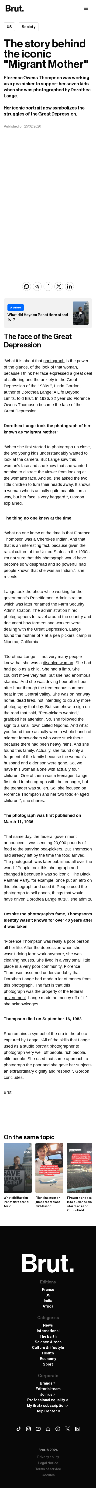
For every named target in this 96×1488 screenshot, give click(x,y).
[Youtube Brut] (38, 1428)
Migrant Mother (41, 432)
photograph (54, 361)
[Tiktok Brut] (18, 1428)
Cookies (48, 1475)
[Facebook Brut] (57, 1428)
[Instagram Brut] (28, 1428)
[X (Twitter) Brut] (67, 1428)
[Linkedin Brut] (77, 1428)
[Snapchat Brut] (48, 1428)
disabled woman (58, 663)
